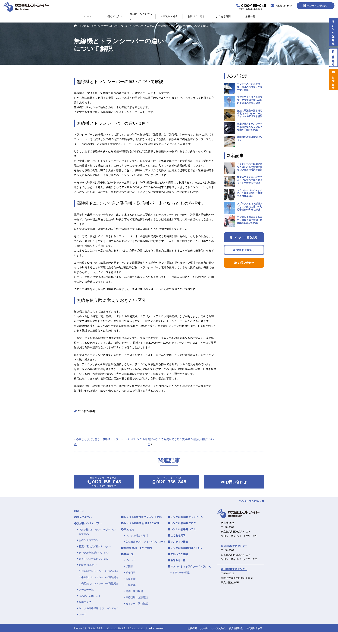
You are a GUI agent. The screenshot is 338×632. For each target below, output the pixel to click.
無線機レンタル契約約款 (213, 628)
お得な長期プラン (89, 540)
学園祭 (129, 566)
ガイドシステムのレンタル (93, 558)
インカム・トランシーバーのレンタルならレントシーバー (111, 25)
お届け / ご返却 (196, 16)
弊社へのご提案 (179, 554)
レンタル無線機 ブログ (183, 523)
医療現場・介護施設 (137, 597)
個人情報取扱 (236, 628)
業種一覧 (250, 16)
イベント (131, 560)
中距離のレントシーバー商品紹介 (99, 577)
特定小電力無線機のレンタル (95, 546)
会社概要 (192, 628)
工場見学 (131, 585)
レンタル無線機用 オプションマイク (99, 608)
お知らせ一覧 (178, 560)
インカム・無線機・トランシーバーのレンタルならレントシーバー (116, 628)
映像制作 (131, 578)
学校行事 (131, 572)
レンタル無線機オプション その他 (143, 517)
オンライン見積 (179, 541)
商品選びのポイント (90, 595)
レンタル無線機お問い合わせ (187, 548)
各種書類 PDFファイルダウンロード (146, 541)
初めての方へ (114, 16)
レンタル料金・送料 (137, 535)
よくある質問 (223, 16)
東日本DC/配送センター (234, 545)
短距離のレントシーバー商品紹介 (99, 571)
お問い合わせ (235, 482)
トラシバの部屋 (181, 572)
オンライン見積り (317, 5)
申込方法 (129, 529)
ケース (82, 614)
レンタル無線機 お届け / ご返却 (141, 523)
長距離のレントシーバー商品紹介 (99, 583)
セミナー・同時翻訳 (137, 603)
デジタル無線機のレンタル (93, 552)
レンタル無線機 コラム (183, 529)
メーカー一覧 (86, 589)
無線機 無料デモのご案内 (138, 548)
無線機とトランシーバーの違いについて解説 (183, 25)
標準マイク (85, 602)
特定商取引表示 (254, 628)
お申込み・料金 (169, 16)
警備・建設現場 (134, 591)
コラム (150, 25)
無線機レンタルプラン (141, 16)
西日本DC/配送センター (234, 569)
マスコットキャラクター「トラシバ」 (191, 566)
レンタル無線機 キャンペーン (187, 517)
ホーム (87, 16)
